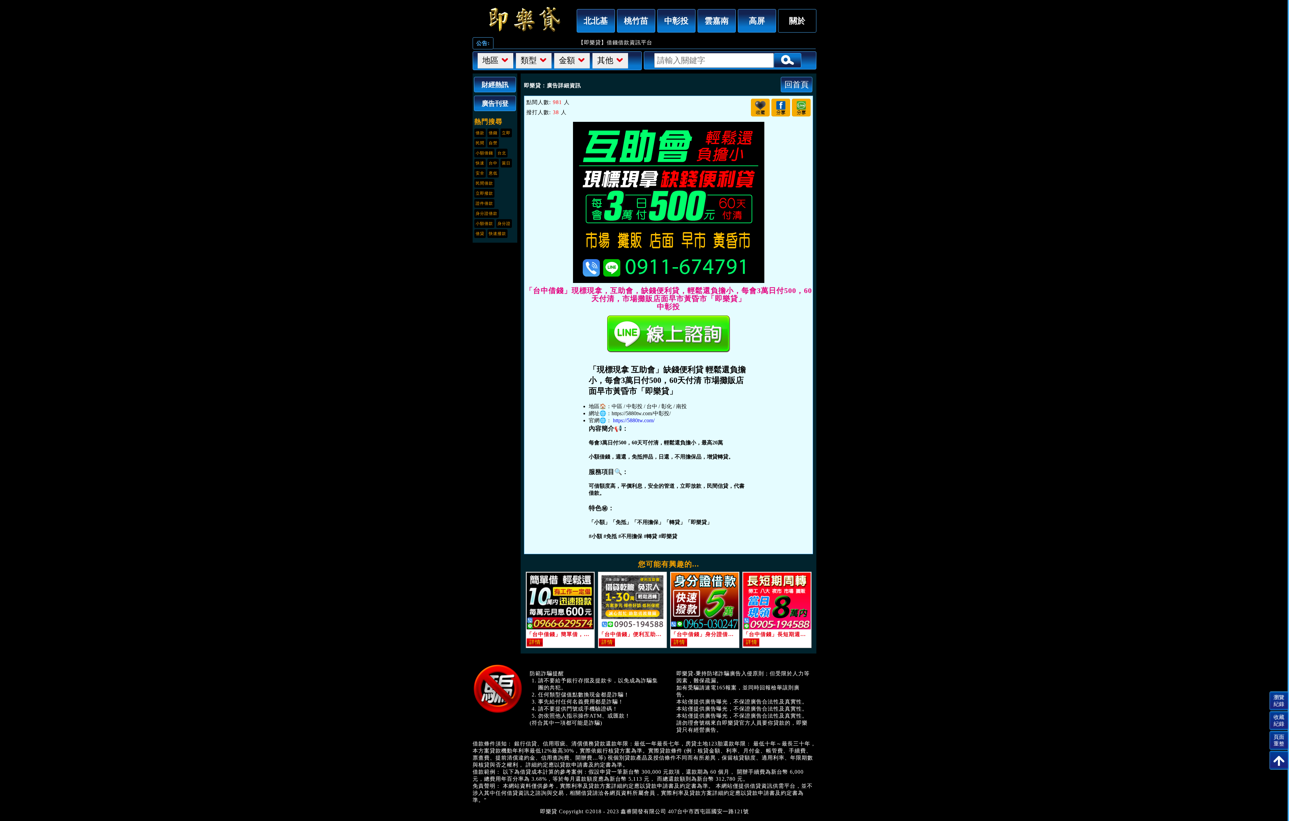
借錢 (493, 133)
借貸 (480, 233)
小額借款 (484, 223)
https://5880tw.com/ (634, 420)
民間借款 (484, 183)
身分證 (504, 223)
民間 (480, 143)
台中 (493, 163)
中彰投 (676, 20)
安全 (480, 173)
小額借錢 (484, 153)
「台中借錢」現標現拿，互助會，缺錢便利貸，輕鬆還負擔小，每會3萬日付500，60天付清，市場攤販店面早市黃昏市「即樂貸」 (523, 19)
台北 (501, 153)
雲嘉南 (717, 20)
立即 (506, 133)
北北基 (596, 20)
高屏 (757, 20)
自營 (493, 143)
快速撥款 (497, 233)
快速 (480, 163)
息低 (493, 173)
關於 (797, 20)
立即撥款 (484, 193)
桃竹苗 (636, 20)
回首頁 (796, 84)
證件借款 (484, 203)
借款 (480, 133)
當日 (506, 163)
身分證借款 (486, 213)
